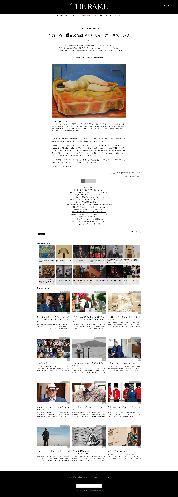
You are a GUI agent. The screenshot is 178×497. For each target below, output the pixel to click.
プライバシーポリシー (105, 477)
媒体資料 (86, 477)
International (115, 477)
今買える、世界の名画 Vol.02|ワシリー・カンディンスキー (89, 192)
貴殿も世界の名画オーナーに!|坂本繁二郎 (89, 219)
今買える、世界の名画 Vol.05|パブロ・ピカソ (89, 197)
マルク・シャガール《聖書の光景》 (89, 224)
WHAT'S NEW (62, 16)
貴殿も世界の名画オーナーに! (89, 217)
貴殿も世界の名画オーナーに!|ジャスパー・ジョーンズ (89, 214)
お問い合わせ (93, 477)
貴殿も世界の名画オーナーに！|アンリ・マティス (89, 221)
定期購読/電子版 (71, 477)
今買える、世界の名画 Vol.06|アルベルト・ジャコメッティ (89, 199)
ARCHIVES (86, 16)
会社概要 (80, 477)
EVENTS (118, 16)
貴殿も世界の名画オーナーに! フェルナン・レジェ (89, 212)
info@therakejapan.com (71, 130)
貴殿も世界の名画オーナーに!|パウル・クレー (89, 209)
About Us (63, 477)
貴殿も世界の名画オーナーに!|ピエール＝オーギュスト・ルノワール (89, 204)
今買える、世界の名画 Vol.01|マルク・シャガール (89, 190)
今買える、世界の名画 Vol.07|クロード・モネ (89, 202)
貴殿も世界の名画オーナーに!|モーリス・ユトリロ (89, 207)
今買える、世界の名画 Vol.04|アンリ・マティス (89, 195)
